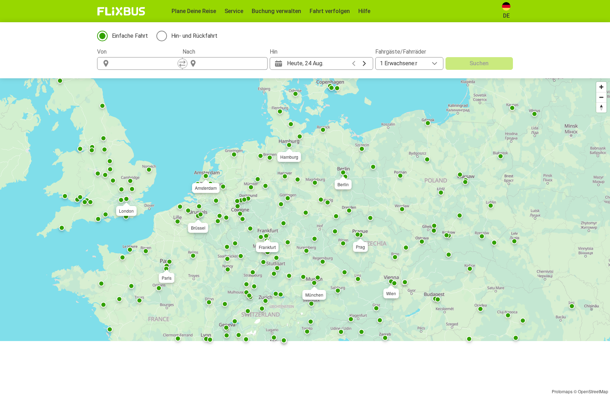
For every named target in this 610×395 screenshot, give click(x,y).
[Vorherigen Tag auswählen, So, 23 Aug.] (353, 63)
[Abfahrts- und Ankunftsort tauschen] (182, 63)
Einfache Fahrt (130, 35)
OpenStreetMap (593, 391)
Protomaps (562, 391)
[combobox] (146, 63)
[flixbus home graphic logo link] (121, 11)
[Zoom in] (601, 87)
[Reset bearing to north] (601, 107)
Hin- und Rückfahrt (194, 35)
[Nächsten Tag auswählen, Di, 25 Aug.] (364, 63)
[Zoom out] (601, 97)
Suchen (479, 63)
